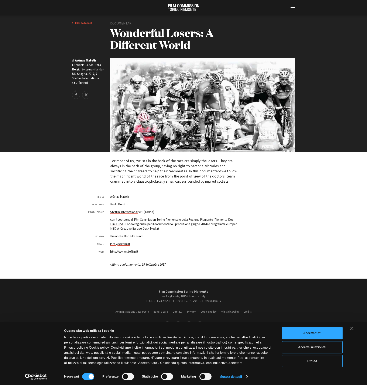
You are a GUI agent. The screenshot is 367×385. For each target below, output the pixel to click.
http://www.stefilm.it (124, 251)
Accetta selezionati (312, 347)
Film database (83, 22)
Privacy (191, 311)
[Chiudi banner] (351, 328)
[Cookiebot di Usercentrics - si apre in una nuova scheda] (36, 377)
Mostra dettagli (230, 376)
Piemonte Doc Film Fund (126, 236)
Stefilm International (124, 212)
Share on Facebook (76, 94)
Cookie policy (208, 311)
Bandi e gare (161, 311)
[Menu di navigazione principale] (293, 8)
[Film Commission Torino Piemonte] (183, 7)
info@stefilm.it (120, 244)
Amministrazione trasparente (132, 311)
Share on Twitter (86, 94)
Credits (247, 311)
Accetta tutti (312, 333)
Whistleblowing (230, 311)
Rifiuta (312, 361)
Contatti (177, 311)
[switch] (128, 376)
